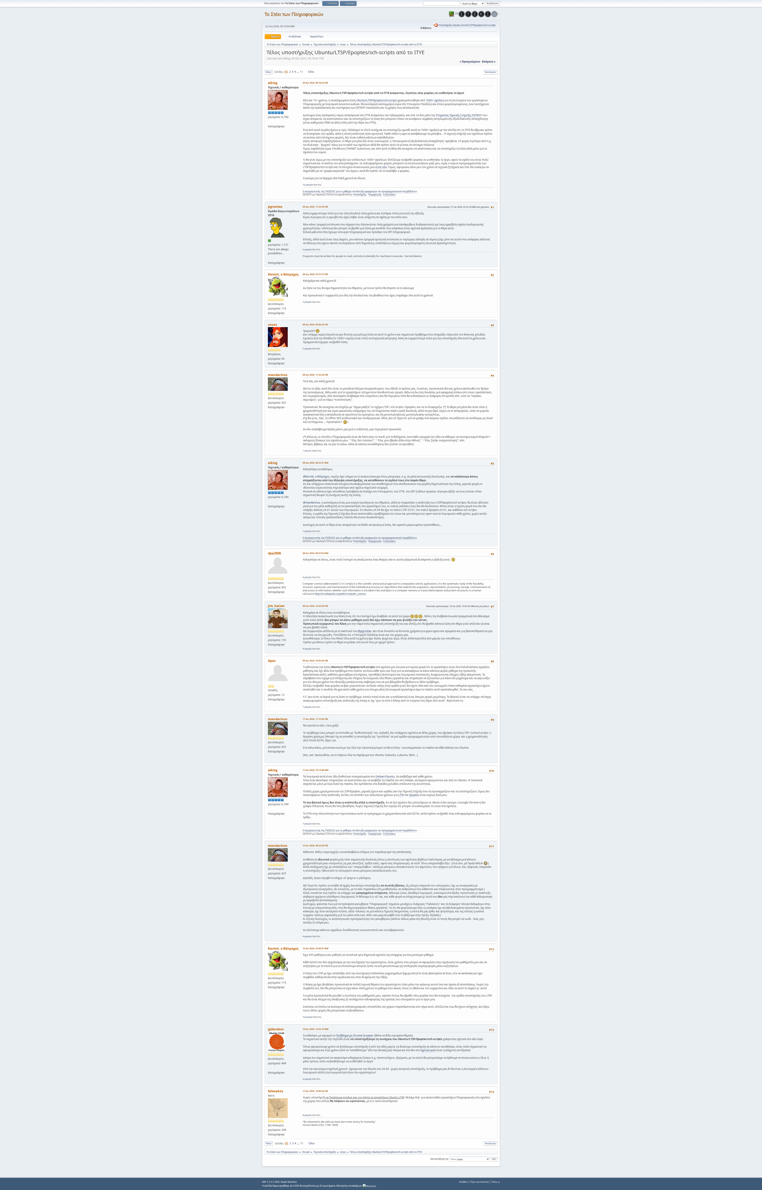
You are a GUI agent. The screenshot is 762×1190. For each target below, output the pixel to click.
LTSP (401, 795)
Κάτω (268, 72)
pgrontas (275, 206)
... (298, 71)
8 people (307, 1115)
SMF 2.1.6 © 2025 (270, 1182)
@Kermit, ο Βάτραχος (316, 476)
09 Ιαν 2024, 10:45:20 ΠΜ (315, 660)
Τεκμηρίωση (374, 194)
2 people (307, 301)
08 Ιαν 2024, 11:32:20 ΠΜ (315, 374)
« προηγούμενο (470, 61)
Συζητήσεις (389, 194)
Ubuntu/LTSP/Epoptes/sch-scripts (376, 100)
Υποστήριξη (359, 194)
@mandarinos (311, 502)
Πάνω (269, 1143)
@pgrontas (364, 631)
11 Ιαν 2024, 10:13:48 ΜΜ (315, 770)
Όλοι (311, 71)
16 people (308, 184)
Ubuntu (389, 776)
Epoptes (414, 795)
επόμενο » (488, 61)
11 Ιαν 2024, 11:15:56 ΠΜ (315, 718)
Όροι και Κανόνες (479, 1181)
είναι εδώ (381, 167)
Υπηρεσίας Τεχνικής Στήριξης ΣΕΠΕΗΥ (459, 115)
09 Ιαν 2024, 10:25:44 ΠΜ (315, 605)
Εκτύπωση (490, 72)
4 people (307, 577)
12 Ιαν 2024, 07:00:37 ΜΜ (315, 948)
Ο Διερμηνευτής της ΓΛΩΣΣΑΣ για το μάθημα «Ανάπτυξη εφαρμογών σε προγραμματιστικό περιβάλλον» (360, 191)
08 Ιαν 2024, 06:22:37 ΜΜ (315, 462)
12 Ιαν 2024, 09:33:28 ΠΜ (315, 845)
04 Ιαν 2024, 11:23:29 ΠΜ (315, 206)
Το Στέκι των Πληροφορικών (293, 14)
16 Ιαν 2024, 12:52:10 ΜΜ (315, 1029)
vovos (272, 324)
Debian (379, 776)
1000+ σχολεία (435, 100)
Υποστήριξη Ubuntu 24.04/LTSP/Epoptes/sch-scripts (467, 25)
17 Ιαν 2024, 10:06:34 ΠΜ (315, 1090)
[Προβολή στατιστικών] (369, 1185)
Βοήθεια (463, 1181)
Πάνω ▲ (496, 1181)
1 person (307, 450)
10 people (308, 1016)
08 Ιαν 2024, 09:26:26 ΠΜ (315, 324)
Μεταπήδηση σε (439, 1159)
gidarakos (276, 1029)
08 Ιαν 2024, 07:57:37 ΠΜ (315, 274)
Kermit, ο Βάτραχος (283, 274)
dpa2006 (274, 553)
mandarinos (277, 375)
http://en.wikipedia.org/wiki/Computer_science (340, 593)
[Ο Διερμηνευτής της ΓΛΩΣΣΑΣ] (269, 121)
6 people (307, 249)
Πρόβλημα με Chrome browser (354, 1035)
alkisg (272, 83)
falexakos (275, 1091)
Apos (272, 660)
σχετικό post (428, 1050)
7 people (307, 531)
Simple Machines (289, 1182)
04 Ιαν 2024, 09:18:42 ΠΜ (315, 82)
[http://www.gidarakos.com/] (269, 1068)
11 (301, 71)
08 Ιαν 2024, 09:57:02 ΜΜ (315, 553)
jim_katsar (276, 606)
